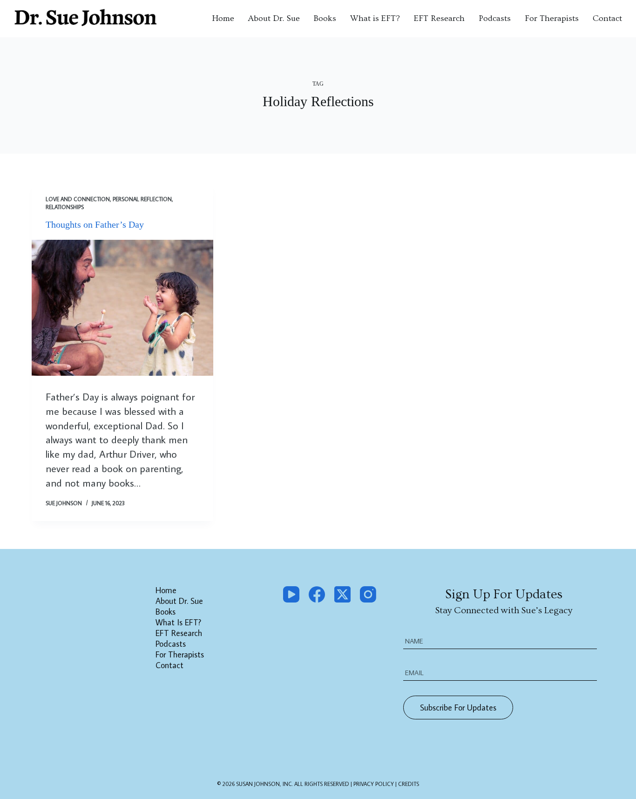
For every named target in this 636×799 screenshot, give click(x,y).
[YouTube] (291, 594)
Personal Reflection (142, 199)
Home (223, 18)
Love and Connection (78, 199)
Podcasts (495, 18)
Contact (607, 18)
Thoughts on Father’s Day (95, 224)
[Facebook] (317, 594)
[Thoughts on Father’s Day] (122, 308)
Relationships (65, 206)
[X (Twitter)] (342, 594)
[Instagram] (368, 594)
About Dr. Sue (274, 18)
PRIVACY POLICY (374, 783)
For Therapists (552, 18)
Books (325, 18)
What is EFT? (375, 18)
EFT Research (439, 18)
